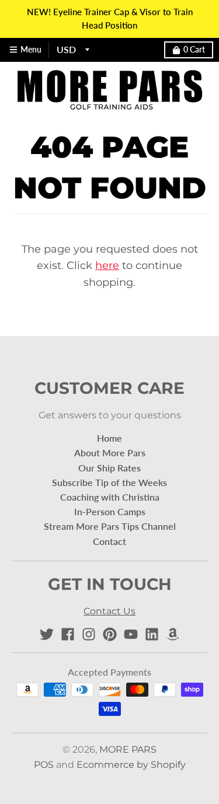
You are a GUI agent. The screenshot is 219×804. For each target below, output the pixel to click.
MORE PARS (128, 749)
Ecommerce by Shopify (131, 764)
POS (44, 764)
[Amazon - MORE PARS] (173, 634)
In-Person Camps (109, 511)
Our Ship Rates (109, 467)
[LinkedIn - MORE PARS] (152, 634)
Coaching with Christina (109, 496)
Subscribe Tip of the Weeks (109, 482)
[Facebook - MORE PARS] (68, 634)
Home (109, 437)
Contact (109, 541)
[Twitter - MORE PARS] (47, 634)
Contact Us (109, 611)
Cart (194, 49)
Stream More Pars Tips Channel (110, 526)
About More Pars (109, 452)
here (107, 265)
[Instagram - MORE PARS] (89, 634)
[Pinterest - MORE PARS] (110, 634)
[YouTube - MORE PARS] (131, 634)
